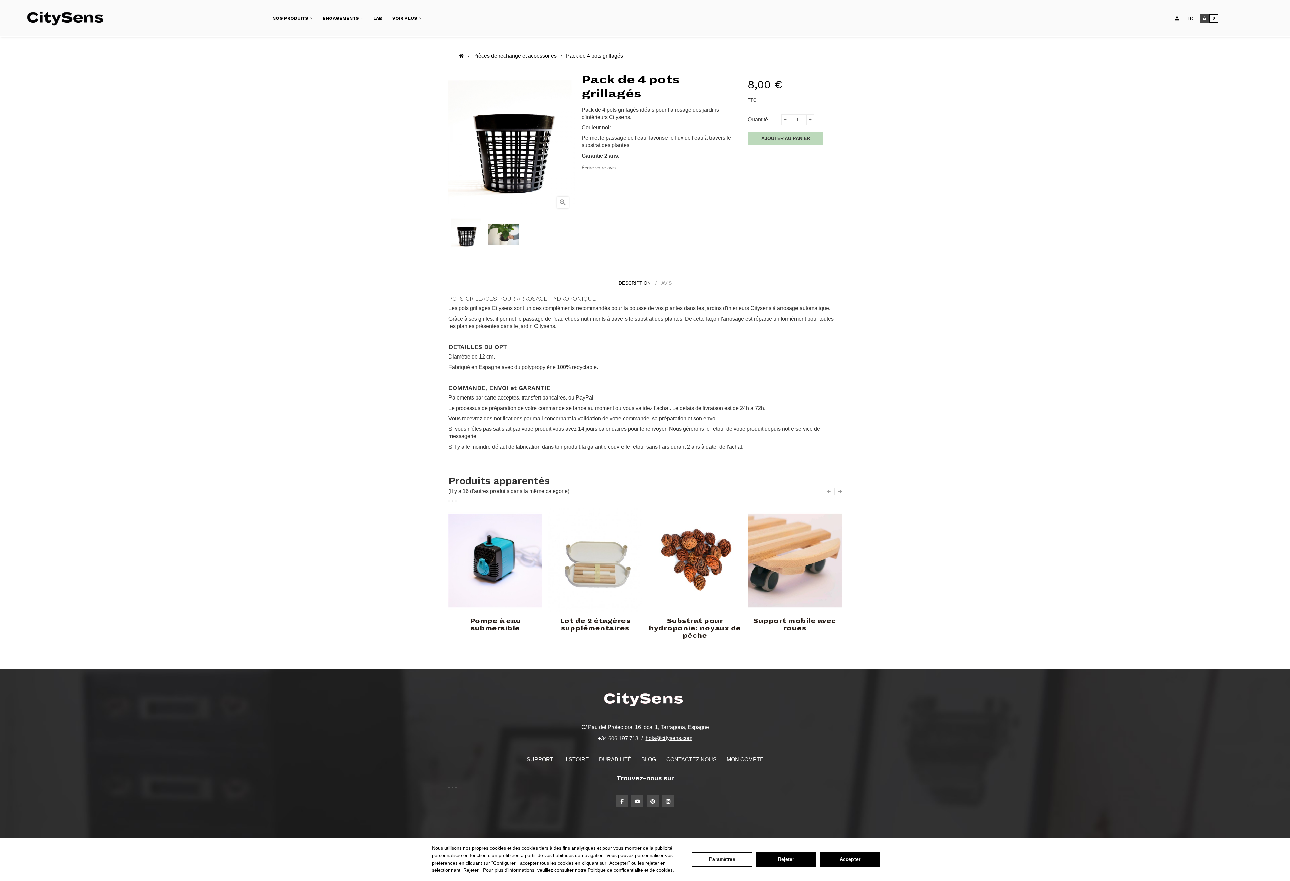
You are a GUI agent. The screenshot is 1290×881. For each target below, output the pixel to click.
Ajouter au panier (785, 138)
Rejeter (786, 859)
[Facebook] (622, 801)
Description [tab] (635, 283)
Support (540, 759)
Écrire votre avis (599, 167)
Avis (666, 283)
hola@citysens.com (669, 738)
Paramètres (722, 859)
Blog (648, 759)
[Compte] (1177, 18)
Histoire (576, 759)
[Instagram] (668, 801)
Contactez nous (691, 759)
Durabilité (615, 759)
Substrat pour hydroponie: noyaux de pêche (695, 628)
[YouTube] (637, 801)
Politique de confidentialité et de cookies (630, 870)
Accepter (850, 859)
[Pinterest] (653, 801)
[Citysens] (68, 18)
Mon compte (745, 759)
